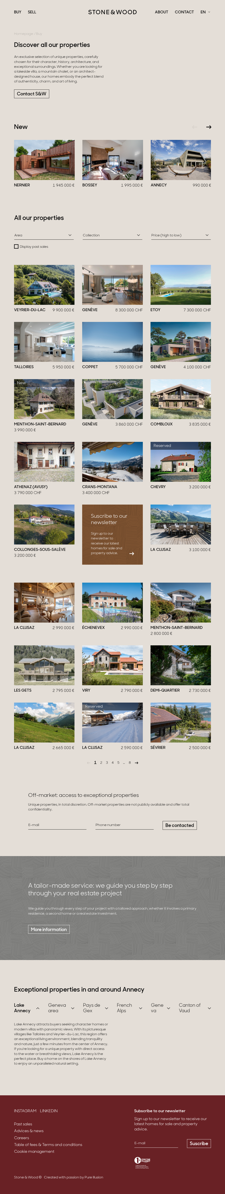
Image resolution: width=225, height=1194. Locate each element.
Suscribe (199, 1144)
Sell (32, 12)
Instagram (25, 1111)
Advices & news (29, 1131)
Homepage (23, 34)
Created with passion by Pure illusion (73, 1177)
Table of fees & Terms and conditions (48, 1145)
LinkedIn (49, 1111)
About (161, 12)
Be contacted (179, 825)
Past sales (23, 1124)
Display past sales (34, 247)
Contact (184, 12)
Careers (21, 1138)
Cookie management (34, 1152)
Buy (17, 12)
